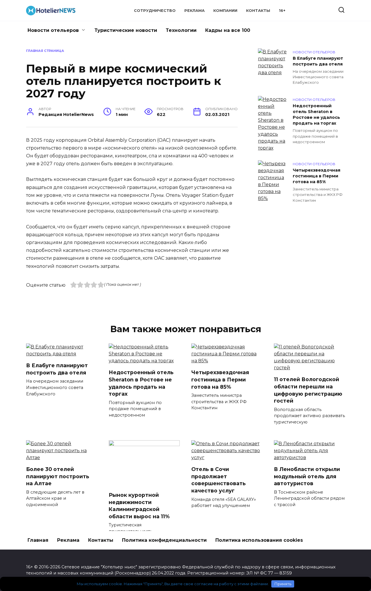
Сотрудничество (155, 10)
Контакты (258, 10)
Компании (225, 10)
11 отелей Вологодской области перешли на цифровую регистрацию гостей (308, 390)
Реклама (194, 10)
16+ (282, 10)
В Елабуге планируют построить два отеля (318, 61)
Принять (282, 583)
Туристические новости (125, 30)
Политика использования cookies (259, 540)
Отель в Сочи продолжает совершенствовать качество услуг (218, 480)
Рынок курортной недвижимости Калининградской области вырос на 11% (139, 505)
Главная (38, 540)
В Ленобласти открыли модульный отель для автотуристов (307, 476)
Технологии (181, 30)
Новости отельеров (53, 30)
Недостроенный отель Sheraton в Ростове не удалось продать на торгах (316, 114)
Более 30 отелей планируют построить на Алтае (57, 476)
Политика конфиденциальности (164, 540)
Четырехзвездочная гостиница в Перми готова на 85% (316, 176)
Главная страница (45, 51)
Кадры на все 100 (227, 30)
